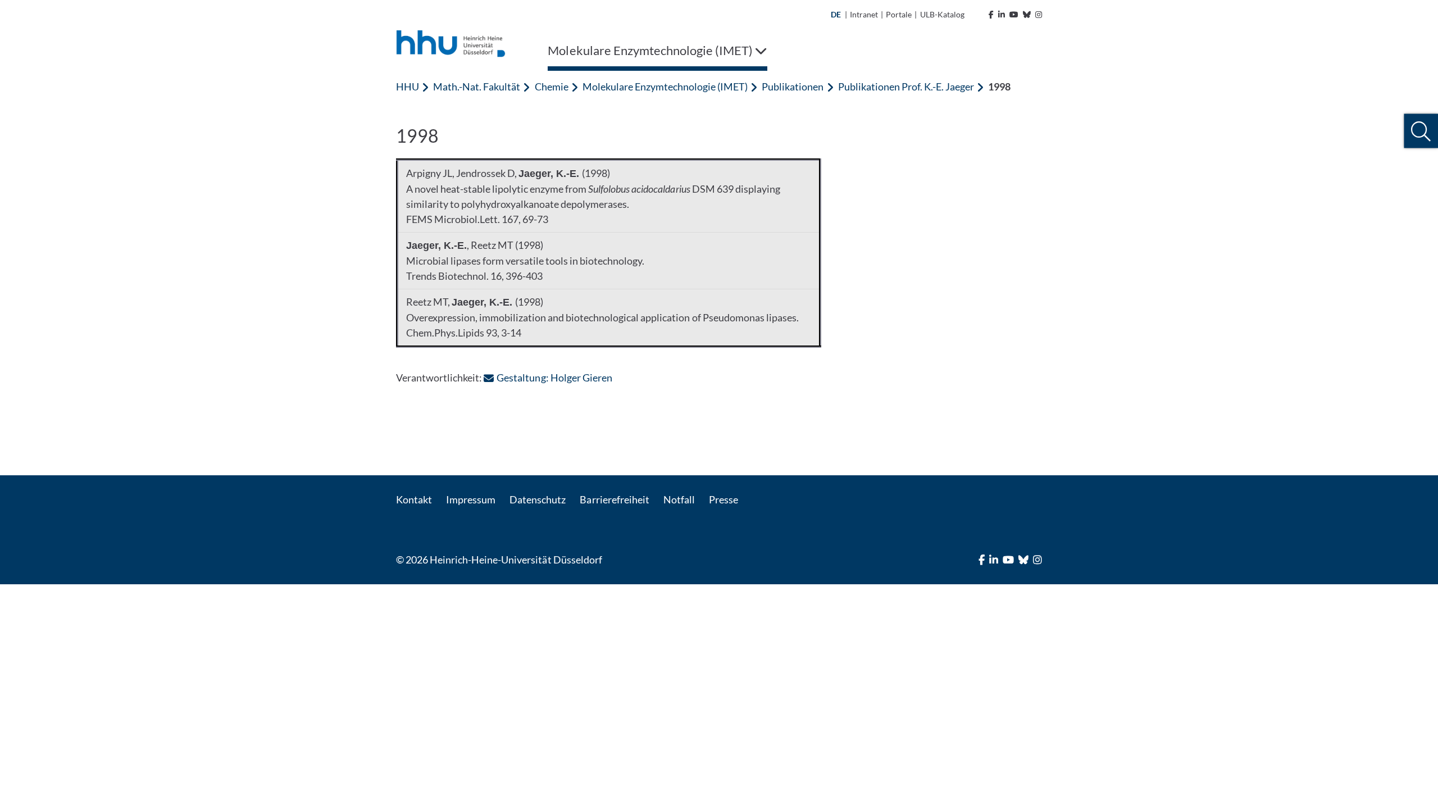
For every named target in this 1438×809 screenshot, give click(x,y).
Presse (723, 499)
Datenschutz (537, 499)
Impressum (470, 499)
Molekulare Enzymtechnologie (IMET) (665, 86)
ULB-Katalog (942, 14)
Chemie (551, 86)
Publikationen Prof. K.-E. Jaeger (906, 86)
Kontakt (414, 499)
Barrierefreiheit (614, 499)
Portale (899, 14)
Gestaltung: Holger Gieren (554, 377)
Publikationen (792, 86)
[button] (1421, 131)
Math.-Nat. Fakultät (476, 86)
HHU (407, 86)
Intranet (864, 14)
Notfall (679, 499)
